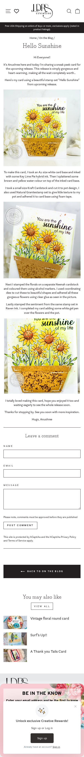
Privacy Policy (68, 536)
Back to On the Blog (45, 571)
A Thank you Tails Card (48, 651)
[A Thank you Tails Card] (15, 655)
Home (33, 38)
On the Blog (46, 38)
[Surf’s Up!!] (15, 638)
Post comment (20, 525)
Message (11, 485)
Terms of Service (17, 540)
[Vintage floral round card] (15, 622)
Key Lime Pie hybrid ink (34, 176)
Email (8, 465)
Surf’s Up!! (38, 635)
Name (8, 446)
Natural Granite (25, 192)
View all (42, 606)
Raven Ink (12, 308)
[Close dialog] (80, 687)
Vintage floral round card (49, 618)
